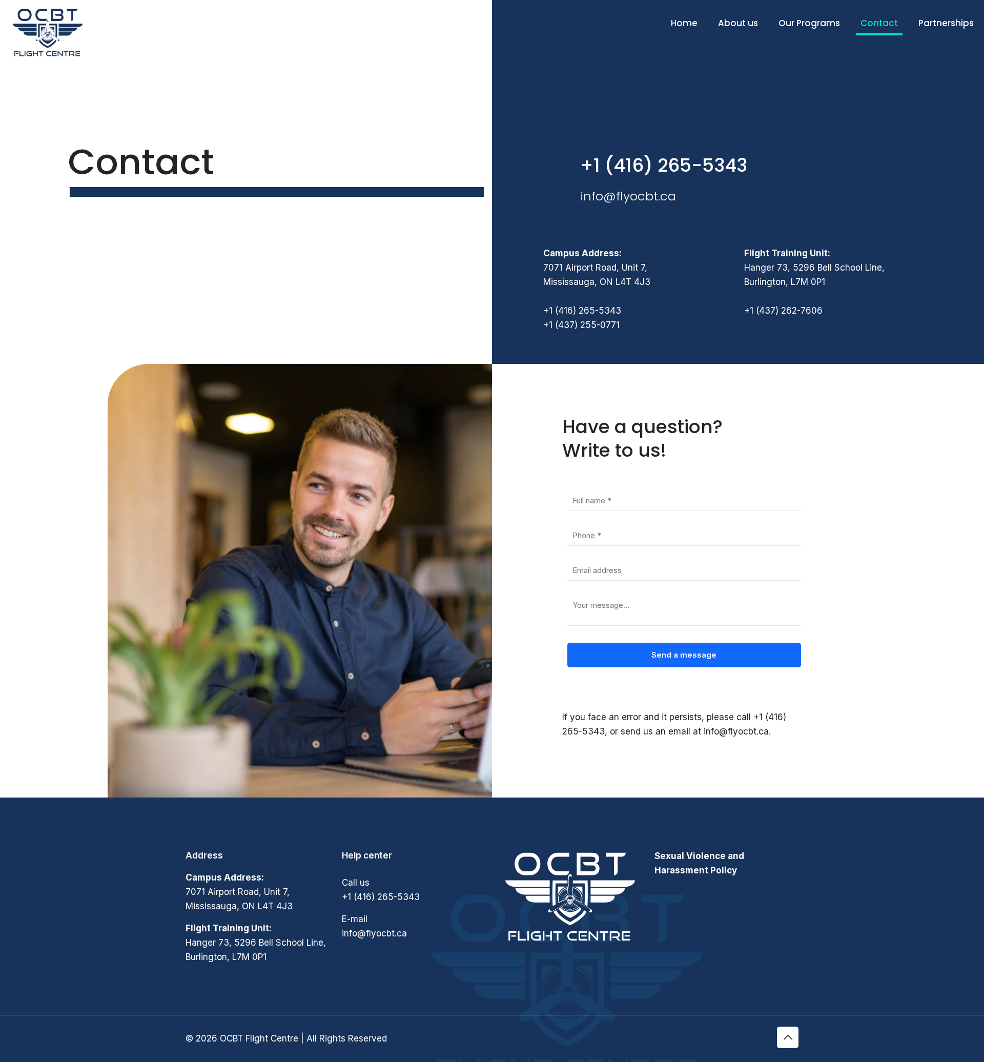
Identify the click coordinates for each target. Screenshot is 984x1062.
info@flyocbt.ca (628, 196)
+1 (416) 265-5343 (663, 165)
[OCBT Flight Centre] (47, 32)
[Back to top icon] (787, 1037)
